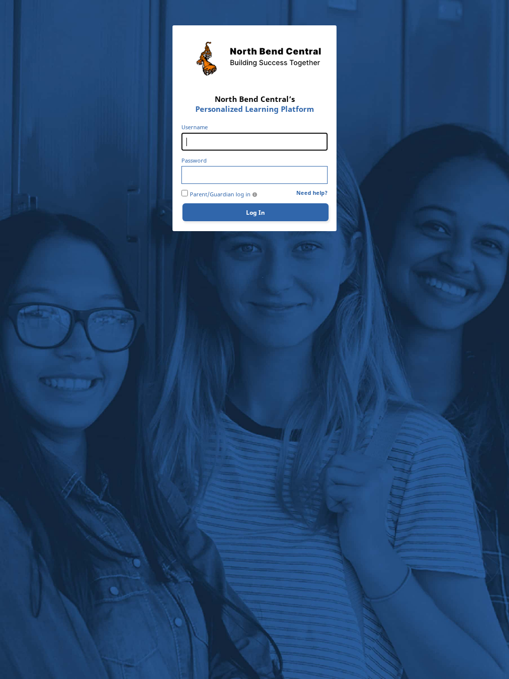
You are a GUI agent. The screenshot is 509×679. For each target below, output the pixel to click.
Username (194, 127)
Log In (255, 212)
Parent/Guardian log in (220, 194)
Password (194, 161)
